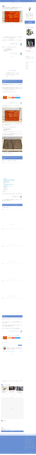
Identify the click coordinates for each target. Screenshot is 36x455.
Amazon (10, 97)
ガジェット (9, 434)
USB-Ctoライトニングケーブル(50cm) (9, 180)
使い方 (26, 446)
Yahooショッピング (17, 97)
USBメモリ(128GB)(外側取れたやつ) (9, 184)
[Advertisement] (12, 30)
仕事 (33, 445)
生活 (3, 434)
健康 (28, 446)
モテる (28, 445)
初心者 (34, 446)
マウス (4, 183)
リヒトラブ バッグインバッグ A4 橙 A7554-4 (13, 95)
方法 (29, 447)
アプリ (28, 443)
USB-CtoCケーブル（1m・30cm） (8, 179)
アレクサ (31, 443)
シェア (32, 444)
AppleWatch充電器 (6, 181)
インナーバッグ (4, 342)
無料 (33, 447)
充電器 (30, 446)
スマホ (27, 65)
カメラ (29, 444)
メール (26, 445)
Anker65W (5, 178)
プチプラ (7, 342)
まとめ (7, 76)
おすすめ (26, 443)
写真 (32, 446)
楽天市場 (13, 97)
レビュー (6, 434)
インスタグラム (27, 444)
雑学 (27, 68)
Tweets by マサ (26, 24)
